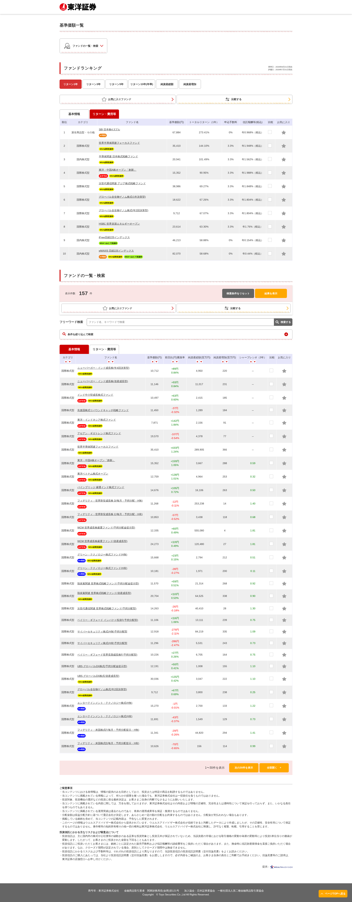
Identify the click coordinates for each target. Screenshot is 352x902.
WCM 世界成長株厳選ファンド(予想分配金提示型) (106, 527)
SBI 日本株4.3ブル (109, 129)
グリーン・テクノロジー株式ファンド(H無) (102, 554)
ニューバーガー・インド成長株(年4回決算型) (103, 367)
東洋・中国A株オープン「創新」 (117, 169)
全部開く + (274, 767)
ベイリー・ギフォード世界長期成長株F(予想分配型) (107, 654)
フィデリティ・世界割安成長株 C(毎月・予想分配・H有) (110, 514)
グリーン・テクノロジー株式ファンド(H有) (102, 568)
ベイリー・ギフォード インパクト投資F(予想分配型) (107, 620)
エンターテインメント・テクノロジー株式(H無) (104, 702)
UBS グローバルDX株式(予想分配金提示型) (102, 666)
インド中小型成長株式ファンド (95, 394)
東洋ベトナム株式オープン (92, 473)
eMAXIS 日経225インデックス (116, 250)
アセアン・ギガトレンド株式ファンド (99, 433)
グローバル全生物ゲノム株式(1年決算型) (122, 196)
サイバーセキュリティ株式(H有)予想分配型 (102, 643)
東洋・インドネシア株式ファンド (96, 419)
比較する (236, 99)
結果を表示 (271, 293)
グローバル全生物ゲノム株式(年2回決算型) (123, 210)
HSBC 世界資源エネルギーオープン (119, 223)
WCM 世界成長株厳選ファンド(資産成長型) (102, 541)
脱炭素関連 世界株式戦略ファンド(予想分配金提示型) (108, 583)
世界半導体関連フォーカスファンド (119, 142)
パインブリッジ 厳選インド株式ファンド (100, 487)
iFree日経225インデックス (114, 237)
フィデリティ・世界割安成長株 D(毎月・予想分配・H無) (110, 500)
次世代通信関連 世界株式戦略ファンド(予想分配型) (106, 608)
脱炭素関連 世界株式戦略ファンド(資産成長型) (104, 593)
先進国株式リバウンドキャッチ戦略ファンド (103, 410)
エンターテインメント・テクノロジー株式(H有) (104, 716)
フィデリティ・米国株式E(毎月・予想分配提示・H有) (108, 743)
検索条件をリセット (238, 293)
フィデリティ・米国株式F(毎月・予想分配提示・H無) (108, 729)
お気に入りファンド (119, 99)
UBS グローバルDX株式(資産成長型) (98, 675)
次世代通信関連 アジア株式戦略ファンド (122, 183)
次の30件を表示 (244, 767)
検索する (286, 322)
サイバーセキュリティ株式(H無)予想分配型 (102, 631)
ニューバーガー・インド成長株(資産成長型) (102, 381)
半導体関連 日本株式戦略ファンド (118, 156)
